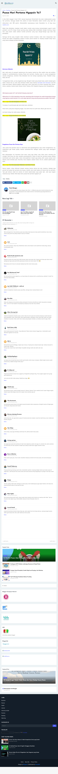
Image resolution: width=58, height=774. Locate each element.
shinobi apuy (10, 387)
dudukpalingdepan (12, 356)
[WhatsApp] (22, 182)
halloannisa (10, 228)
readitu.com (5, 25)
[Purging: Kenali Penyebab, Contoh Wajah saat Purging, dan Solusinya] (5, 572)
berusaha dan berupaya (44, 82)
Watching (3, 718)
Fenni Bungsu (13, 188)
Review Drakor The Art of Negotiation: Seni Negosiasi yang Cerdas (24, 752)
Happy (9, 480)
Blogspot (25, 764)
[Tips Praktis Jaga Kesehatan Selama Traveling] (5, 578)
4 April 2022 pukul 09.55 (12, 402)
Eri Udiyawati (10, 370)
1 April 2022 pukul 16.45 (12, 243)
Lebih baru (5, 541)
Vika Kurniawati (11, 400)
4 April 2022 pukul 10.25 (12, 415)
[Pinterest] (25, 182)
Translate (25, 732)
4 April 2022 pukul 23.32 (12, 481)
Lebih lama (52, 541)
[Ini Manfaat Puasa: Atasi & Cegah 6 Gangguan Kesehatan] (4, 747)
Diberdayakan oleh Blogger (10, 688)
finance (3, 703)
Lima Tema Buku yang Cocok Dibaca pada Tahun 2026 (27, 212)
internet (3, 708)
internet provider (5, 710)
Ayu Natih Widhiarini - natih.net (15, 286)
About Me (27, 762)
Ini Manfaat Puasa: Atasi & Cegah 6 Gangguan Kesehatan (22, 746)
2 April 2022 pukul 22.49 (12, 299)
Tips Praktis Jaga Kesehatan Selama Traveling (20, 576)
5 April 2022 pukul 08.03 (12, 495)
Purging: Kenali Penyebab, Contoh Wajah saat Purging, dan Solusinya (26, 570)
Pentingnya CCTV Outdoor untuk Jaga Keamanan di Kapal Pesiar (25, 564)
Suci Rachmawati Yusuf (13, 272)
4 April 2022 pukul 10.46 (12, 429)
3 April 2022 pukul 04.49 (12, 313)
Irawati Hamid (11, 507)
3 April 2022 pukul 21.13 (12, 342)
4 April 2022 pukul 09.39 (12, 388)
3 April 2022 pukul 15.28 (12, 328)
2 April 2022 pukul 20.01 (12, 287)
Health (2, 705)
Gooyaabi (37, 764)
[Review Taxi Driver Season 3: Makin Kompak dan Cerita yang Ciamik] (4, 741)
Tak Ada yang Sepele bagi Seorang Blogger (8, 212)
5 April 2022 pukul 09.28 (12, 509)
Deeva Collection (11, 454)
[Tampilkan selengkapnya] (31, 182)
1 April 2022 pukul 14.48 (12, 229)
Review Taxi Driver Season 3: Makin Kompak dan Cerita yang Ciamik (24, 739)
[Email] (28, 182)
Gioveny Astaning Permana (14, 414)
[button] (2, 3)
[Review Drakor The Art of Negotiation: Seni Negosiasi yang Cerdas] (4, 754)
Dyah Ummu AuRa (12, 327)
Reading (8, 10)
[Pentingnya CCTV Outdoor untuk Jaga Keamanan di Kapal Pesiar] (5, 565)
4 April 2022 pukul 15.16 (12, 455)
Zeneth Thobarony (12, 466)
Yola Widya (10, 428)
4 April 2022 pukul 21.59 (12, 467)
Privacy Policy (34, 762)
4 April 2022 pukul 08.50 (12, 357)
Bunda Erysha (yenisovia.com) (15, 256)
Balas (5, 235)
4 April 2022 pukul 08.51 (12, 371)
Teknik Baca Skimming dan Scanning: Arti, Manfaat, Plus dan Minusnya (47, 213)
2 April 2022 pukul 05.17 (12, 257)
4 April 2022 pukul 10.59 (12, 441)
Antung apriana (11, 440)
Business (3, 700)
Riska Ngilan (10, 493)
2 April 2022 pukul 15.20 (12, 273)
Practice (3, 713)
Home (3, 10)
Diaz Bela (9, 298)
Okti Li (9, 341)
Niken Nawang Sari (12, 312)
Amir (8, 242)
